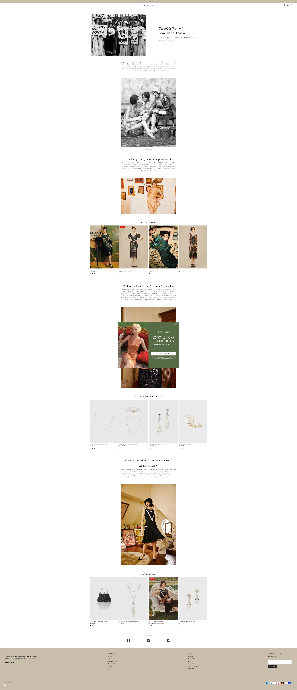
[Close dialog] (176, 323)
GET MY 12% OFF (163, 353)
